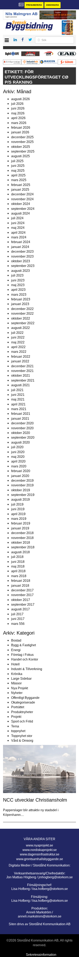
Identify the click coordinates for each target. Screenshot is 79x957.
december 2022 (22, 309)
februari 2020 (20, 471)
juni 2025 (18, 165)
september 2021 (22, 380)
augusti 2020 (20, 442)
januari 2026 (20, 132)
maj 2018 (18, 566)
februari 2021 (20, 413)
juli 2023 (17, 275)
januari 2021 (20, 418)
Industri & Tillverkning (26, 669)
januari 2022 (20, 361)
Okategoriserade (23, 702)
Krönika (16, 674)
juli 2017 (17, 614)
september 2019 (22, 495)
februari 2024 (20, 242)
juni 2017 (18, 619)
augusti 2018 (20, 552)
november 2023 (22, 256)
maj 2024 (18, 227)
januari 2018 (20, 585)
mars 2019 (18, 518)
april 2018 (18, 571)
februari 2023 (20, 299)
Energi (16, 650)
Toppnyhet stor (21, 736)
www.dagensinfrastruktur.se (39, 854)
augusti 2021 (20, 385)
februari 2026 (20, 127)
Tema (15, 726)
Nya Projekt (19, 688)
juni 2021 (18, 394)
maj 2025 (18, 170)
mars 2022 (18, 351)
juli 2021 (17, 390)
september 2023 (22, 266)
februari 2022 (20, 356)
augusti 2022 (20, 328)
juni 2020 (18, 452)
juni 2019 (18, 509)
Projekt (16, 716)
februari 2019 (20, 523)
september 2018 (22, 547)
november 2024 (22, 199)
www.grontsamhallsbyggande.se (39, 859)
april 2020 (18, 461)
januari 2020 (20, 476)
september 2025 (22, 151)
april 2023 (18, 289)
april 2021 (18, 404)
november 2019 (22, 485)
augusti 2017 (20, 609)
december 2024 (22, 194)
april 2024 (18, 232)
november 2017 (22, 595)
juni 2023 (18, 280)
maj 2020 (18, 456)
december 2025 (22, 137)
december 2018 (22, 533)
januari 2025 (20, 189)
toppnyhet (18, 731)
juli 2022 (17, 332)
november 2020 (22, 428)
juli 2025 (17, 161)
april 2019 (18, 514)
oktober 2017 (20, 600)
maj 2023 (18, 285)
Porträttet (17, 707)
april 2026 (18, 118)
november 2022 (22, 313)
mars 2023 (18, 294)
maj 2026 (18, 113)
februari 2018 (20, 580)
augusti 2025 (20, 156)
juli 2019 (17, 504)
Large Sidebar (21, 678)
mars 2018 (18, 576)
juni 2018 (18, 561)
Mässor (16, 683)
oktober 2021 (20, 375)
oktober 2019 (20, 490)
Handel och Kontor (24, 659)
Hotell (15, 664)
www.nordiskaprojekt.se (39, 850)
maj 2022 (18, 342)
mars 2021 (18, 409)
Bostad (16, 640)
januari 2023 (20, 304)
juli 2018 (17, 557)
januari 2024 (20, 247)
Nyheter (16, 693)
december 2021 (22, 366)
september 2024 (22, 208)
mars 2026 (18, 123)
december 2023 (22, 251)
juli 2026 (17, 103)
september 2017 (22, 604)
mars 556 (18, 623)
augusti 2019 (20, 499)
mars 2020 (18, 466)
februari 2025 (20, 185)
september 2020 (22, 437)
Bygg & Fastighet (23, 645)
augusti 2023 (20, 270)
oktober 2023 (20, 261)
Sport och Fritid (22, 721)
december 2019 (22, 480)
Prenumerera (34, 5)
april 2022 (18, 347)
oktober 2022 (20, 318)
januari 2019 (20, 528)
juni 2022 (18, 337)
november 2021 (22, 371)
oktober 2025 (20, 146)
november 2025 (22, 142)
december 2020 (22, 423)
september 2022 (22, 323)
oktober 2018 (20, 542)
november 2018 (22, 538)
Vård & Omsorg (22, 740)
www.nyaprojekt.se (39, 845)
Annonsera (52, 5)
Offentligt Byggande (25, 697)
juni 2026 (18, 108)
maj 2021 (18, 399)
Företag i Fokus (22, 654)
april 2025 (18, 175)
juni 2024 (18, 223)
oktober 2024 (20, 204)
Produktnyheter (22, 712)
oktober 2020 (20, 433)
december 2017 (22, 590)
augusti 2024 (20, 213)
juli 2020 (17, 447)
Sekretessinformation (41, 954)
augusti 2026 (20, 99)
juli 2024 (17, 218)
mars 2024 (18, 237)
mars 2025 (18, 180)
